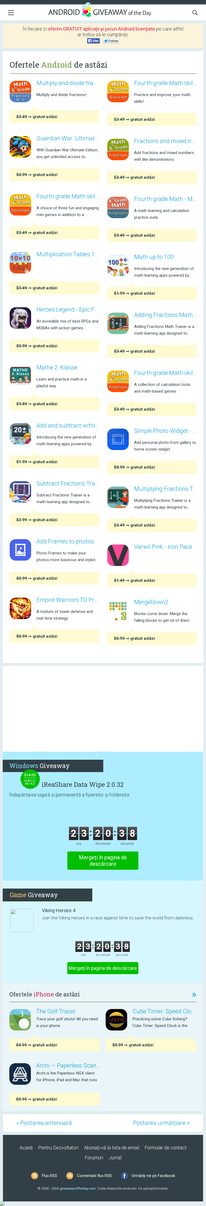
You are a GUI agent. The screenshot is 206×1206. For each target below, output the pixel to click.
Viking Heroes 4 (58, 910)
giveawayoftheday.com (78, 1188)
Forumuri (94, 1157)
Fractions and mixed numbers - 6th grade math (165, 141)
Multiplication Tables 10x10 (67, 254)
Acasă (26, 1147)
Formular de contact (166, 1147)
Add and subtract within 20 (67, 425)
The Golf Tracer (56, 1011)
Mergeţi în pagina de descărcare (103, 860)
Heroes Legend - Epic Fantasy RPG (67, 309)
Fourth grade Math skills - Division (165, 83)
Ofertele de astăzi (102, 994)
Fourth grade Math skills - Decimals (67, 196)
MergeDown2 (151, 602)
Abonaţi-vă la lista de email (111, 1147)
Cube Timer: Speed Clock (165, 1011)
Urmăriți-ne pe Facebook (153, 1175)
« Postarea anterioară (44, 1123)
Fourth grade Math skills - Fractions (165, 373)
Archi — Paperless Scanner (68, 1065)
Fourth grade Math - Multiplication (165, 199)
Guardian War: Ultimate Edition (67, 138)
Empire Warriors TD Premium (67, 600)
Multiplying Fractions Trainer (165, 488)
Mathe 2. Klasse (57, 367)
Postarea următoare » (161, 1123)
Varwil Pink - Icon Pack (163, 546)
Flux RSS (49, 1175)
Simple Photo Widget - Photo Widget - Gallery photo (165, 430)
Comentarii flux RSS (94, 1175)
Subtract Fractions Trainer (67, 483)
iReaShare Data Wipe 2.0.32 (83, 784)
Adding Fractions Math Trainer (165, 315)
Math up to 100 (154, 257)
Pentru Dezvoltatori (58, 1147)
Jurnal (115, 1157)
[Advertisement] (103, 708)
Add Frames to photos (65, 541)
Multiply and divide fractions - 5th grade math (67, 83)
